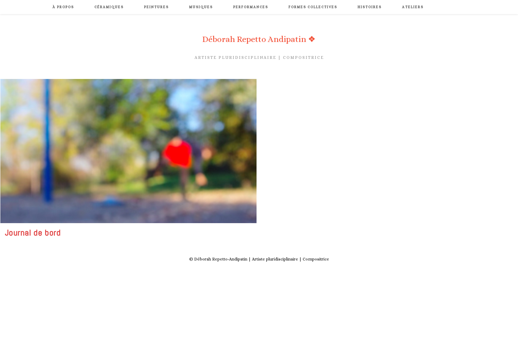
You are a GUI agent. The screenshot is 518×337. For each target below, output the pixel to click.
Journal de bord (33, 232)
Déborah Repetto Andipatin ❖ (259, 39)
